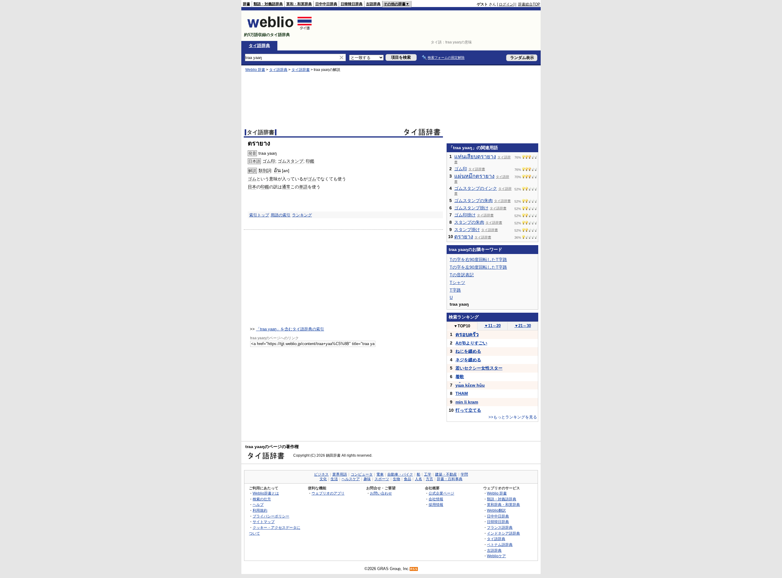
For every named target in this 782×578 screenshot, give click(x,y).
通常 (286, 186)
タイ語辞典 (259, 45)
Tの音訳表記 (462, 274)
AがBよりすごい (471, 343)
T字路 (455, 290)
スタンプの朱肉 (469, 222)
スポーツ (382, 479)
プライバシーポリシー (271, 516)
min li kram (466, 401)
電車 (380, 474)
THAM (461, 393)
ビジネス (321, 474)
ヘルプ (258, 504)
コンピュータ (362, 474)
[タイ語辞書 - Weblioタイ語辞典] (279, 29)
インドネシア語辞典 (503, 533)
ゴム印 (268, 161)
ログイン (506, 4)
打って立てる (468, 410)
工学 (427, 474)
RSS (414, 569)
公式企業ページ (441, 493)
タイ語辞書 (300, 70)
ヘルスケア (351, 479)
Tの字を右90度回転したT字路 (478, 259)
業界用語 (339, 474)
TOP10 (462, 326)
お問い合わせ (381, 493)
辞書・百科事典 (449, 479)
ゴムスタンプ (290, 161)
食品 (407, 479)
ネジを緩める (468, 359)
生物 (396, 479)
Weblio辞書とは (266, 493)
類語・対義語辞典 (268, 4)
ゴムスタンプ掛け (471, 207)
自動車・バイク (400, 474)
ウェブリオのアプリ (328, 493)
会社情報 (436, 499)
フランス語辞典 (500, 527)
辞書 (246, 4)
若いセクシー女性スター (478, 368)
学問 (464, 474)
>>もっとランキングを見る (512, 417)
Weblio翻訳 (496, 510)
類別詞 (264, 170)
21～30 (522, 325)
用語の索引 (281, 215)
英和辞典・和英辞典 (503, 504)
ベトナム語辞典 (500, 545)
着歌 (459, 376)
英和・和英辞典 (299, 4)
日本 (252, 186)
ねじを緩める (468, 351)
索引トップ (259, 215)
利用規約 (260, 510)
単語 (303, 186)
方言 (429, 479)
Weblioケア (496, 556)
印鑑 (310, 161)
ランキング (302, 215)
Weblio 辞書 (255, 70)
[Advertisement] (429, 25)
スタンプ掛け (467, 229)
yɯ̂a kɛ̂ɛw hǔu (470, 385)
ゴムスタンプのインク (475, 188)
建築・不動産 (446, 474)
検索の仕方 (262, 499)
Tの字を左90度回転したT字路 (478, 267)
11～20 (492, 325)
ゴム (252, 178)
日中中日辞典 (326, 4)
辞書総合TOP (529, 4)
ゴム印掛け (465, 214)
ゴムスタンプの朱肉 (473, 200)
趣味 (367, 479)
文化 (323, 479)
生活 (334, 479)
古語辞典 (373, 4)
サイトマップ (264, 522)
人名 (418, 479)
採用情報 (436, 504)
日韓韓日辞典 (352, 4)
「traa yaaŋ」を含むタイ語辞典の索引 (290, 329)
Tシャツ (457, 282)
